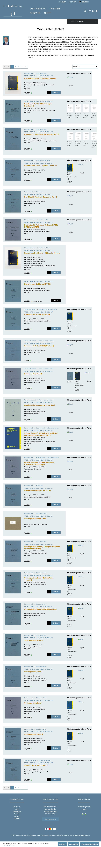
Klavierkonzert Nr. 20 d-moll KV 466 (37, 284)
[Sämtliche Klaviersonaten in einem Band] (13, 410)
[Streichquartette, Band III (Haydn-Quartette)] (13, 614)
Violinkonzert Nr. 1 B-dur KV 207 (36, 765)
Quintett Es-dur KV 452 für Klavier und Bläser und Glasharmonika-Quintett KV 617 (41, 434)
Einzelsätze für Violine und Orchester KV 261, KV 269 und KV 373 (41, 226)
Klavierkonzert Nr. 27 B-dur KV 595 (37, 314)
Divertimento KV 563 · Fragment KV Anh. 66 (40, 166)
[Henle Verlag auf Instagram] (96, 2)
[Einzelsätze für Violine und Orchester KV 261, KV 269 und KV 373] (13, 230)
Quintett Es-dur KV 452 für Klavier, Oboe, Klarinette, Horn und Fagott (39, 464)
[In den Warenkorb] (49, 92)
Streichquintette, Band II (33, 703)
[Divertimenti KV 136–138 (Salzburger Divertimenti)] (13, 111)
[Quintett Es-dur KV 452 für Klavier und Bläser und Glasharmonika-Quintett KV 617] (13, 438)
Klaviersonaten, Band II (33, 374)
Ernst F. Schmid (38, 259)
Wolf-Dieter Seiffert (39, 83)
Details (55, 92)
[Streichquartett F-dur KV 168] (13, 523)
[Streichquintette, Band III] (13, 739)
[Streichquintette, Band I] (13, 676)
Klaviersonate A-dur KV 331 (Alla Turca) (39, 346)
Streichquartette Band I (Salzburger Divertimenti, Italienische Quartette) (42, 548)
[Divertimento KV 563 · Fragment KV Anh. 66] (13, 170)
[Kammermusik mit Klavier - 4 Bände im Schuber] (13, 258)
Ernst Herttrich (37, 257)
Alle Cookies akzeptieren (89, 844)
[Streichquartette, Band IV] (13, 645)
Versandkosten (45, 835)
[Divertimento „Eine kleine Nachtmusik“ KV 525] (13, 139)
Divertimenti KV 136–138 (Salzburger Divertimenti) (38, 105)
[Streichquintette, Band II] (13, 708)
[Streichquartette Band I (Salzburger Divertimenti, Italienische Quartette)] (13, 551)
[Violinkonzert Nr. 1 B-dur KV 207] (13, 770)
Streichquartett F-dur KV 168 (35, 519)
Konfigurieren (73, 844)
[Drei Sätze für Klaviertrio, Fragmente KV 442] (13, 202)
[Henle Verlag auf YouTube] (94, 2)
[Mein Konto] (85, 11)
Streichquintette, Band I (33, 672)
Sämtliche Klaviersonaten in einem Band (39, 405)
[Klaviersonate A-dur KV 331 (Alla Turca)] (13, 350)
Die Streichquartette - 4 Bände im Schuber (40, 78)
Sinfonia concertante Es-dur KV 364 (37, 490)
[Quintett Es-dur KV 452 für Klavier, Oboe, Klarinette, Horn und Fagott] (13, 467)
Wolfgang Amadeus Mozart (38, 76)
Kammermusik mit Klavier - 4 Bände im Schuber (42, 253)
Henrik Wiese (37, 263)
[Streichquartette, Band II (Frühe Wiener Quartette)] (13, 582)
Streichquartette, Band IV (33, 640)
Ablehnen (62, 844)
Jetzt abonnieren (50, 819)
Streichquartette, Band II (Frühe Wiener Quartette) (38, 579)
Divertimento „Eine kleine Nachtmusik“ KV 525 (41, 134)
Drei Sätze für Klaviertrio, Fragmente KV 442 (40, 197)
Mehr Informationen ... (8, 845)
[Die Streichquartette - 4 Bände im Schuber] (13, 83)
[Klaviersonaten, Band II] (13, 378)
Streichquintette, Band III (33, 734)
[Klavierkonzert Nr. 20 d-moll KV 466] (13, 291)
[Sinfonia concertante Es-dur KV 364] (13, 495)
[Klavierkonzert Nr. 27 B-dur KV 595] (13, 319)
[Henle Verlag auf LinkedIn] (52, 839)
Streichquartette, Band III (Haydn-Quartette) (40, 609)
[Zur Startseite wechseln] (14, 11)
